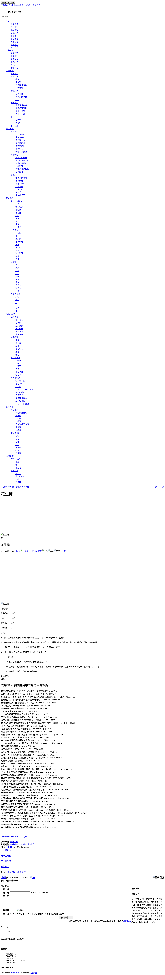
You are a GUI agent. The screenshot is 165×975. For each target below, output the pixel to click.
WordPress (15, 973)
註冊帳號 (127, 921)
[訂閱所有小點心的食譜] (18, 487)
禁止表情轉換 (18, 914)
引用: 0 (11, 847)
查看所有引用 (16, 844)
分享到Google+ (21, 837)
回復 (161, 877)
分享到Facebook (7, 837)
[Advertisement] (73, 516)
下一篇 (161, 487)
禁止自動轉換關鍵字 (55, 914)
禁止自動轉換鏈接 (35, 914)
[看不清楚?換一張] (21, 910)
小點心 (4, 487)
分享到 (63, 551)
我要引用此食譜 (29, 844)
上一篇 (154, 487)
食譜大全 (14, 842)
